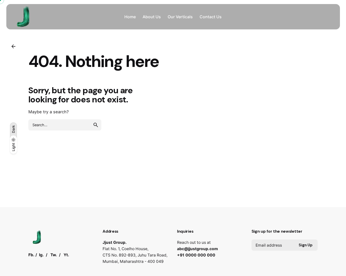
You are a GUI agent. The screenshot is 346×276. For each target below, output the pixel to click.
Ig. (41, 254)
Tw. (53, 254)
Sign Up (306, 245)
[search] (95, 125)
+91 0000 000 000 (196, 255)
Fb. (31, 254)
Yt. (66, 254)
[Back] (13, 46)
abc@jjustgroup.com (197, 248)
